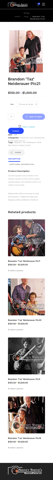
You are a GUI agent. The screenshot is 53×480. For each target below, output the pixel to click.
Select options (16, 271)
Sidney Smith (25, 145)
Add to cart (35, 117)
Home (17, 16)
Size (12, 104)
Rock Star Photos (16, 141)
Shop (26, 16)
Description (14, 159)
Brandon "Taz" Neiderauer (32, 138)
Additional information (21, 164)
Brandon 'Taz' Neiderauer (25, 142)
